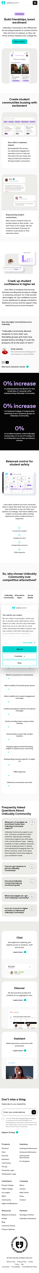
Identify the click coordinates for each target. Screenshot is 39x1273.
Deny (19, 663)
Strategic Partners (27, 1215)
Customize (18, 656)
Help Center (24, 1192)
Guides (4, 1218)
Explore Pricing (8, 1132)
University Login (8, 1170)
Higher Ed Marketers (10, 1203)
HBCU (4, 1196)
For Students (25, 1161)
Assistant (5, 1159)
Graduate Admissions (28, 1152)
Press (22, 1196)
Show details (28, 643)
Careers (23, 1189)
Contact (23, 1200)
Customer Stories (8, 1226)
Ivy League (6, 1192)
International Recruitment (24, 1157)
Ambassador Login (9, 1174)
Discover (5, 1156)
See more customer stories (13, 367)
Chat (3, 1152)
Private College (7, 1185)
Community (6, 1163)
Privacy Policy (24, 1118)
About (22, 1185)
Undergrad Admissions (28, 1148)
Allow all (19, 649)
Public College (7, 1189)
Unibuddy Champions (28, 1218)
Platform (5, 1148)
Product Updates (8, 1229)
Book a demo (19, 42)
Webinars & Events (9, 1215)
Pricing (4, 1167)
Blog (3, 1222)
